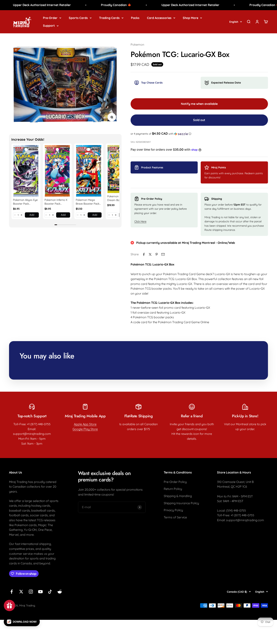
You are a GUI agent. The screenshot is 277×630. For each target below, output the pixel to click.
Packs (135, 18)
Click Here (140, 221)
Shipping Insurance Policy (181, 503)
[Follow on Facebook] (11, 591)
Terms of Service (175, 517)
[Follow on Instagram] (30, 591)
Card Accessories (159, 18)
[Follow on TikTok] (50, 591)
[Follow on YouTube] (40, 591)
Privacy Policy (173, 510)
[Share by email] (163, 254)
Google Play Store (85, 429)
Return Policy (173, 489)
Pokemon (137, 44)
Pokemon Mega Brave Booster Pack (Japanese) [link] (87, 202)
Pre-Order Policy (175, 482)
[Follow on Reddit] (59, 591)
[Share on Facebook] (144, 254)
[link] (26, 171)
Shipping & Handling (178, 496)
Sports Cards (78, 18)
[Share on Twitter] (150, 254)
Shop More (190, 18)
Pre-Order (50, 18)
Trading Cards (109, 18)
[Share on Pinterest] (156, 254)
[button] (15, 215)
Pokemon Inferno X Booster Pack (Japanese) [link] (55, 202)
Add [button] (31, 214)
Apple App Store (85, 424)
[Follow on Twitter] (21, 591)
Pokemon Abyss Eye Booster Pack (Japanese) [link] (25, 202)
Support (49, 25)
